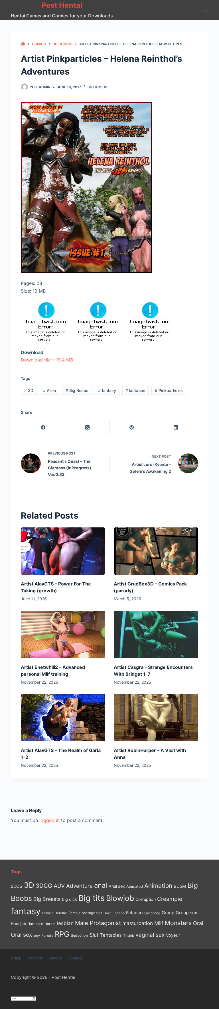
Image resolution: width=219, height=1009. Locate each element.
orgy (36, 936)
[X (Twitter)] (87, 427)
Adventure (79, 886)
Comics (35, 958)
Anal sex (117, 886)
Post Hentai (62, 5)
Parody (47, 935)
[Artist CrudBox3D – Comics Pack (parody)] (156, 551)
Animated (134, 886)
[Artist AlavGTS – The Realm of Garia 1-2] (63, 717)
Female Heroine (54, 913)
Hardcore (35, 924)
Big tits (91, 898)
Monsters (178, 922)
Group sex (186, 912)
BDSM (180, 886)
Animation (158, 885)
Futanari (134, 912)
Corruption (145, 899)
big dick (69, 899)
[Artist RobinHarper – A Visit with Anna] (156, 717)
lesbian (65, 923)
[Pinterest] (132, 427)
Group (168, 912)
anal (100, 885)
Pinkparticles (169, 390)
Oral (198, 923)
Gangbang (152, 913)
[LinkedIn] (176, 427)
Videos (75, 958)
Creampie (169, 898)
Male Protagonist (98, 923)
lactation (135, 390)
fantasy (107, 390)
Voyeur (173, 935)
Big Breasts (46, 899)
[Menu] (205, 9)
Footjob (119, 913)
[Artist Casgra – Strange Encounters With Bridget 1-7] (156, 634)
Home (16, 958)
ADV (59, 885)
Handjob (18, 923)
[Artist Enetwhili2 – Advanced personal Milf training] (63, 634)
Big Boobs (77, 390)
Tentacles (111, 935)
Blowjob (120, 898)
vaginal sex (150, 935)
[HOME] (23, 44)
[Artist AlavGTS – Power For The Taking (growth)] (63, 551)
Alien (49, 390)
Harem (50, 924)
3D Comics (97, 87)
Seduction (79, 935)
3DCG (44, 885)
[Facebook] (43, 427)
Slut (94, 935)
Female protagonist (85, 913)
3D (28, 390)
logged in (49, 820)
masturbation (137, 923)
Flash (107, 913)
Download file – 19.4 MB (47, 360)
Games (55, 958)
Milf (158, 923)
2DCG (17, 886)
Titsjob (128, 936)
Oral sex (21, 934)
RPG (62, 934)
